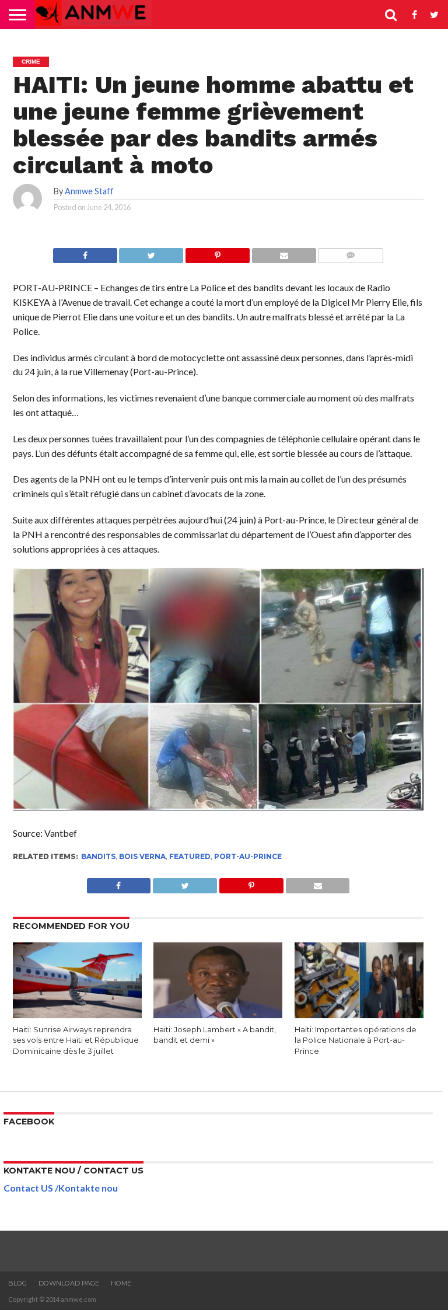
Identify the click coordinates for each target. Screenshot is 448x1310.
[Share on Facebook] (85, 252)
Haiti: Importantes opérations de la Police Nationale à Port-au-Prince (355, 1040)
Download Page (68, 1283)
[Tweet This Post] (151, 252)
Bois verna (142, 856)
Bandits (98, 856)
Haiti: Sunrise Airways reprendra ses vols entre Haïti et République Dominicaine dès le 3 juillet (76, 1040)
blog (17, 1283)
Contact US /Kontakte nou (61, 1187)
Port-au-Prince (248, 856)
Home (121, 1283)
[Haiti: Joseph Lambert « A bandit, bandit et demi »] (217, 1015)
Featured (190, 856)
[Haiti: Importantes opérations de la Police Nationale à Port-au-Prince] (359, 1015)
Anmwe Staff (89, 191)
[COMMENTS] (351, 252)
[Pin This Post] (217, 252)
